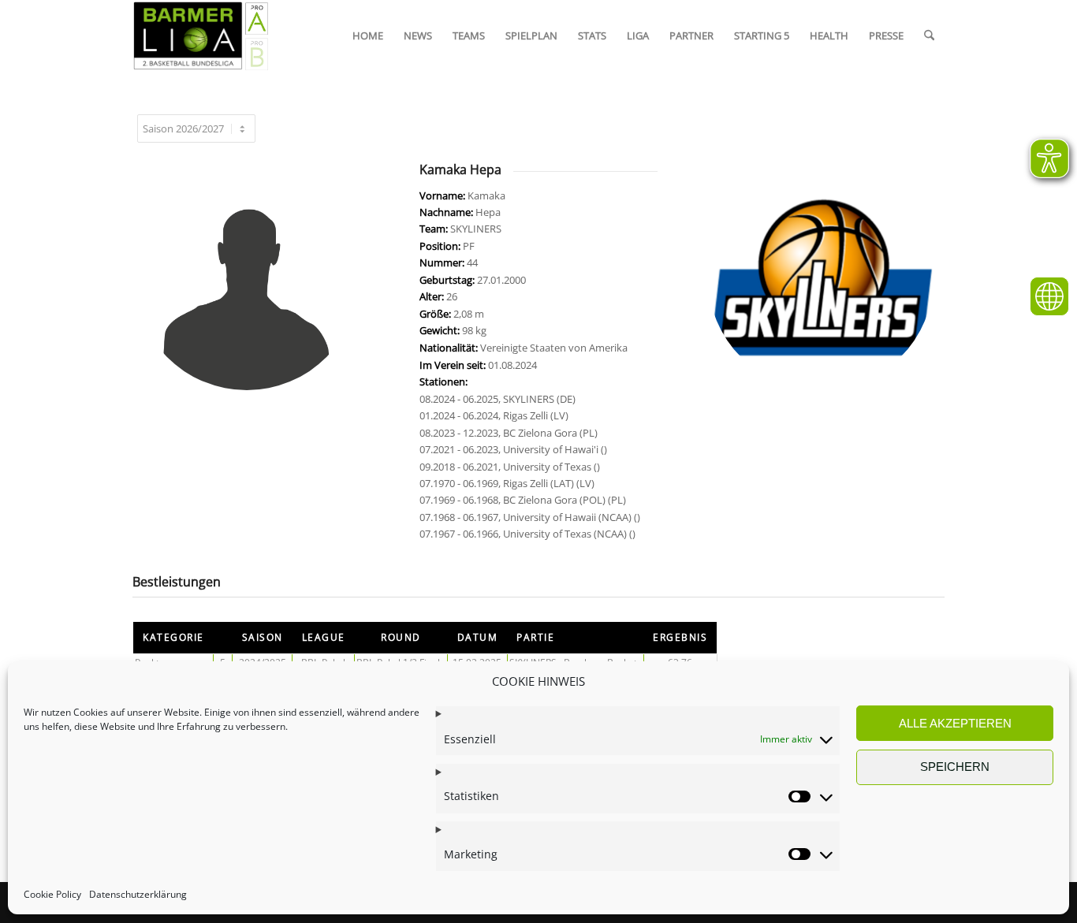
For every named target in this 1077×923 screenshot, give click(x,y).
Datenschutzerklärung (138, 895)
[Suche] (929, 35)
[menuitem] (367, 35)
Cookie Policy (52, 895)
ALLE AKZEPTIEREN (955, 723)
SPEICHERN (954, 766)
